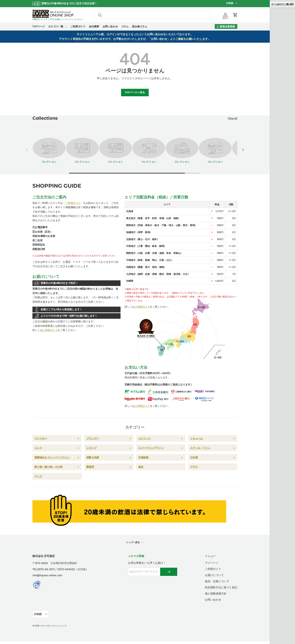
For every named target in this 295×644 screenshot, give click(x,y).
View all (232, 118)
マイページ (211, 562)
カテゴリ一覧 (55, 26)
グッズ (38, 476)
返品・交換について (217, 581)
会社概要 (94, 26)
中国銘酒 (143, 457)
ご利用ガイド (78, 26)
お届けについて (214, 575)
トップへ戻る (133, 542)
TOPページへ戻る (135, 92)
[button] (235, 15)
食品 (140, 466)
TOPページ (38, 26)
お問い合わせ (110, 26)
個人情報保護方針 (216, 593)
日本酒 (194, 457)
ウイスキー (40, 438)
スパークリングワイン (151, 447)
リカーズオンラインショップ (53, 626)
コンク (38, 447)
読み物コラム (139, 26)
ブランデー (92, 438)
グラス (194, 466)
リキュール (196, 438)
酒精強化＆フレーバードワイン (52, 457)
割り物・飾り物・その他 (48, 466)
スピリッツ (144, 438)
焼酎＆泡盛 (92, 457)
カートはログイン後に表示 (282, 4)
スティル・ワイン (200, 447)
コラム (125, 26)
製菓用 (90, 466)
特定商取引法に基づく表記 (221, 587)
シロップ (91, 447)
